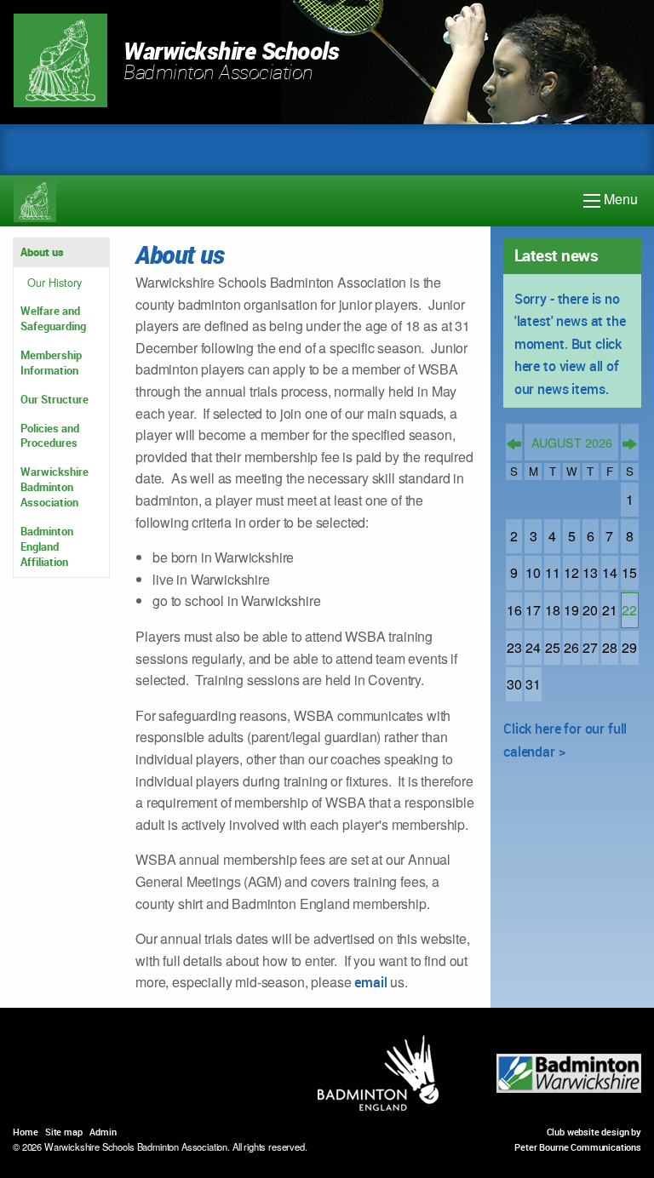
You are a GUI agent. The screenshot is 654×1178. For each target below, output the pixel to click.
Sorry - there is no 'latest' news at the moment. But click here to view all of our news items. (570, 343)
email (369, 982)
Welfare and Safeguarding (53, 318)
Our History (54, 282)
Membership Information (51, 362)
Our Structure (54, 399)
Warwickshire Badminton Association (54, 487)
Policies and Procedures (49, 435)
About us (42, 252)
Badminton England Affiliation (46, 546)
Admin (102, 1131)
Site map (64, 1131)
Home (25, 1131)
